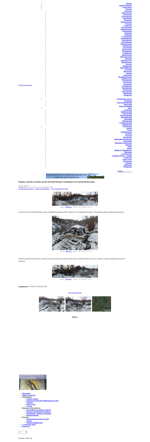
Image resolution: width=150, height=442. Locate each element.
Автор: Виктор (24, 185)
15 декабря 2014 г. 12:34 (35, 187)
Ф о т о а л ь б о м (75, 293)
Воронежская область (26, 189)
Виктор (69, 207)
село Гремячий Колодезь (59, 189)
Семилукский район (42, 189)
